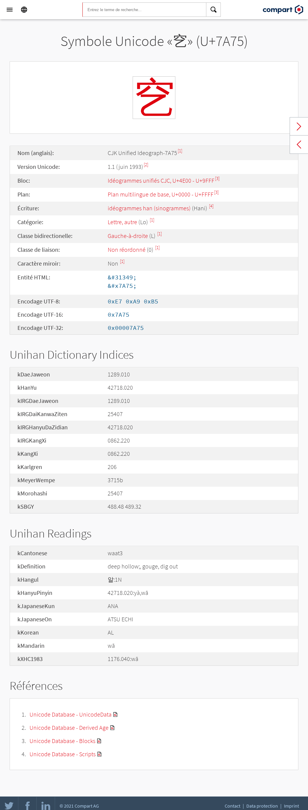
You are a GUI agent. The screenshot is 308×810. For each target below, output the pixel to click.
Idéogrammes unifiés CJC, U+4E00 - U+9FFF (161, 180)
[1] (180, 151)
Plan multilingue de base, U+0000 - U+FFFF (161, 194)
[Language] (24, 9)
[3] (217, 178)
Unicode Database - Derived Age (69, 727)
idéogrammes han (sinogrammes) (149, 208)
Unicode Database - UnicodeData (70, 714)
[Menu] (9, 9)
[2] (146, 164)
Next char (299, 126)
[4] (211, 206)
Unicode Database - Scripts (62, 754)
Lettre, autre (122, 222)
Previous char (299, 145)
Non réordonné (127, 249)
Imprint (291, 806)
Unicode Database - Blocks (62, 741)
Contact (232, 806)
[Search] (213, 9)
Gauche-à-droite (128, 235)
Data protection (262, 806)
